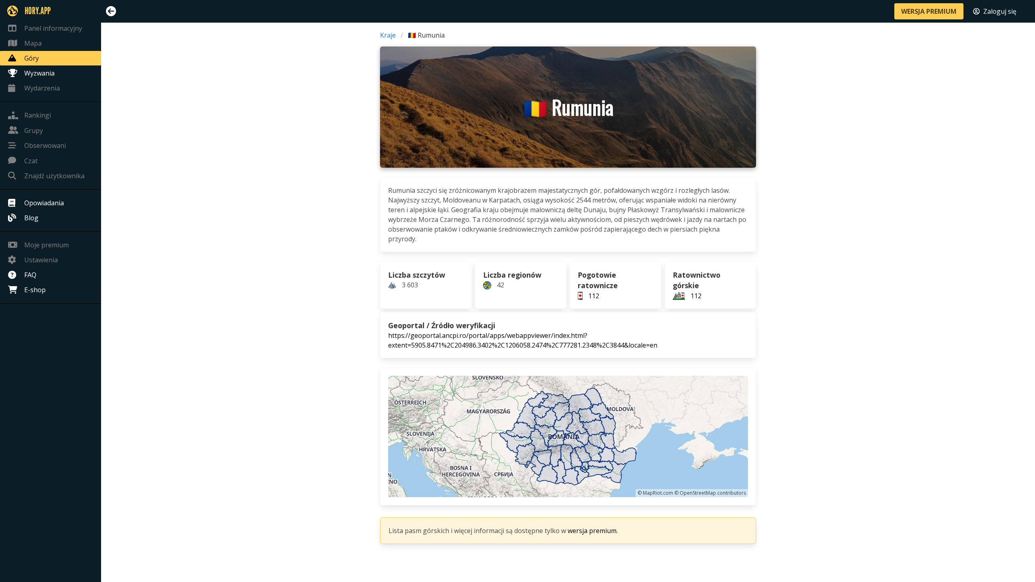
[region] (568, 436)
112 (593, 295)
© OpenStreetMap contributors (710, 492)
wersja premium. (593, 530)
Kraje (388, 35)
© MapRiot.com (655, 492)
